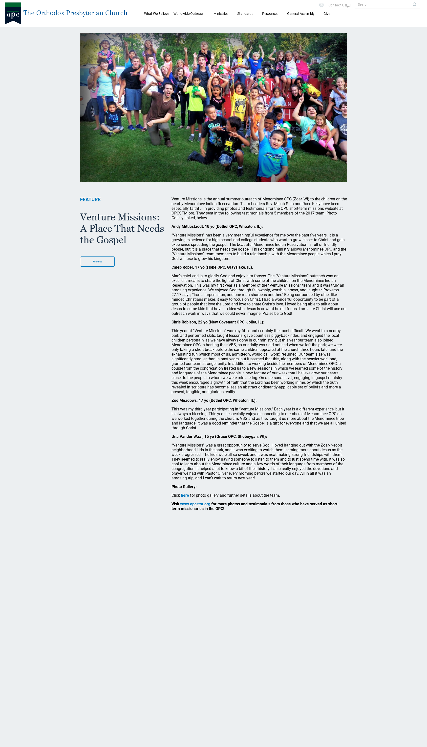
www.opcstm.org (195, 504)
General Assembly (301, 14)
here (185, 495)
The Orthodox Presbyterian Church (75, 13)
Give (326, 14)
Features (97, 261)
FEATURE (90, 199)
